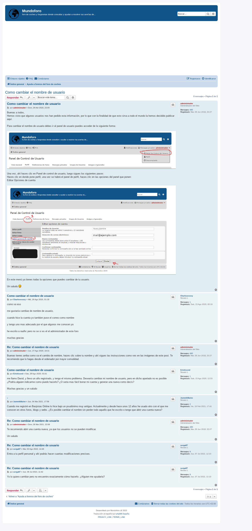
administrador (186, 103)
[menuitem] (29, 78)
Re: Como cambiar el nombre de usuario (33, 347)
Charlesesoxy (186, 296)
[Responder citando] (172, 104)
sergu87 (184, 445)
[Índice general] (14, 13)
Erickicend (185, 370)
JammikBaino (186, 398)
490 (191, 110)
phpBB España (122, 514)
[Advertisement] (116, 49)
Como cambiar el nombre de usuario (35, 92)
